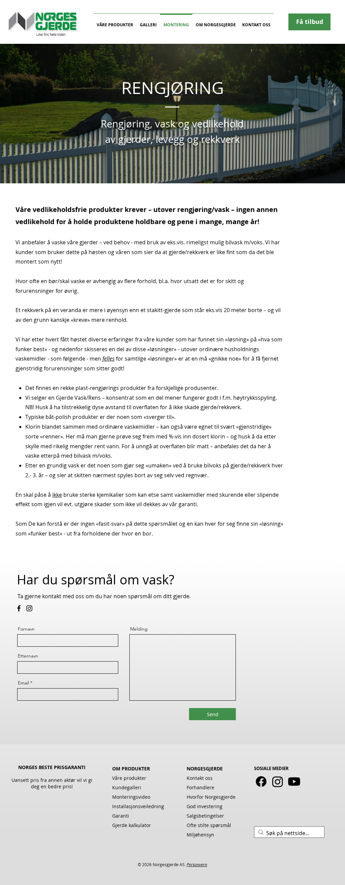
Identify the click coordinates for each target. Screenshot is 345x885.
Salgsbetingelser (205, 816)
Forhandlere (200, 787)
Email (23, 682)
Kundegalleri (126, 787)
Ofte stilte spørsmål (209, 825)
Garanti (120, 816)
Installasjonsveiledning (138, 806)
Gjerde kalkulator (131, 825)
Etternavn (28, 655)
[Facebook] (19, 608)
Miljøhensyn (200, 834)
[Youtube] (294, 781)
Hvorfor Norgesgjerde (211, 797)
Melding (139, 629)
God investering (204, 806)
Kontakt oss (200, 778)
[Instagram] (29, 608)
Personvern (197, 864)
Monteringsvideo (131, 797)
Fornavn (26, 629)
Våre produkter (129, 778)
